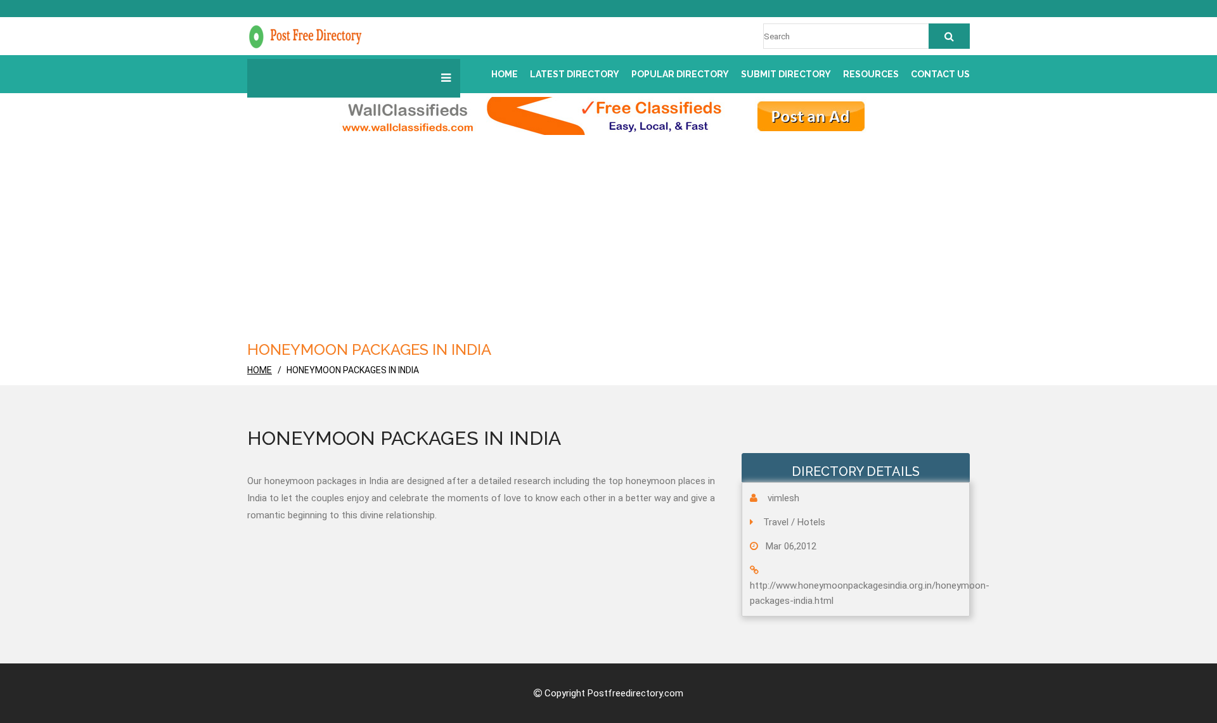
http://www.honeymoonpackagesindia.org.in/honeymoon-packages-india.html (869, 593)
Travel (776, 522)
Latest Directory (574, 74)
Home (504, 74)
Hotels (811, 522)
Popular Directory (680, 74)
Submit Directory (786, 74)
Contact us (940, 74)
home (259, 370)
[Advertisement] (627, 242)
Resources (871, 74)
